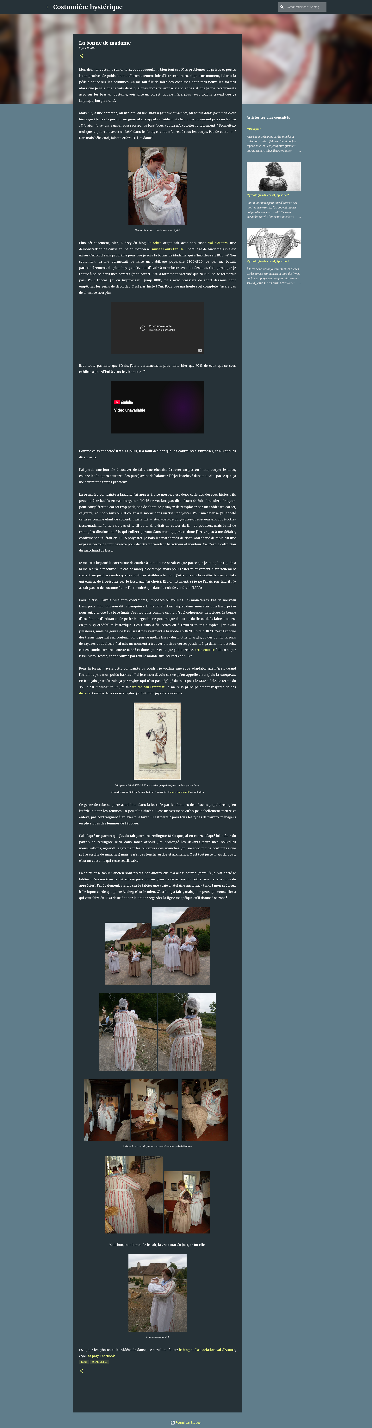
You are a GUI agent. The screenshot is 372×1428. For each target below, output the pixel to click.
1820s (84, 1362)
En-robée (154, 243)
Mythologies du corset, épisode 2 (268, 195)
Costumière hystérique (88, 7)
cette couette (205, 650)
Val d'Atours (218, 243)
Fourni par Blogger (188, 1422)
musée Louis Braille (168, 249)
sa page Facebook (101, 1356)
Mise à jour (254, 128)
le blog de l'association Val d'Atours (207, 1350)
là (89, 693)
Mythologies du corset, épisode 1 (268, 261)
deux (82, 693)
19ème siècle (99, 1362)
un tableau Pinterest (148, 687)
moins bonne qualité (180, 792)
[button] (81, 56)
